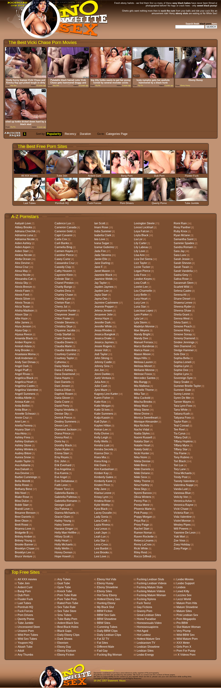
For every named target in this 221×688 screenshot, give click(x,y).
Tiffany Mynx (181, 445)
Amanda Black (24, 338)
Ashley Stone (23, 445)
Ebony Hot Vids (106, 579)
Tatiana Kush (182, 413)
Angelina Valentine (26, 389)
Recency (70, 133)
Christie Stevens (65, 322)
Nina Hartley (141, 485)
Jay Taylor (100, 282)
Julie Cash (100, 385)
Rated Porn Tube (67, 603)
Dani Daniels (63, 381)
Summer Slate (182, 389)
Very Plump (183, 630)
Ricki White (141, 548)
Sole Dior (179, 354)
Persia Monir (142, 504)
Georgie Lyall (63, 504)
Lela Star (99, 540)
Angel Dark (22, 366)
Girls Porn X (183, 646)
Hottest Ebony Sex (108, 599)
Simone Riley (182, 330)
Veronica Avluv (183, 500)
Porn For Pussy (185, 650)
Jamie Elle (100, 259)
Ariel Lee (20, 421)
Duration (85, 133)
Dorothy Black (63, 445)
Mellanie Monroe (144, 370)
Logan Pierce (142, 270)
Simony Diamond (184, 338)
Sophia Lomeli (182, 362)
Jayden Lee (101, 290)
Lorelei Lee (141, 286)
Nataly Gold (141, 449)
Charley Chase (64, 294)
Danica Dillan (63, 389)
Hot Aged (142, 630)
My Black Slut (105, 607)
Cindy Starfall (63, 334)
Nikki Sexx (140, 477)
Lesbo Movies (185, 579)
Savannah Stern (184, 282)
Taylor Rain (181, 421)
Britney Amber (23, 536)
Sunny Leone (182, 393)
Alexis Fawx (22, 290)
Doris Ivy (60, 441)
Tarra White (181, 409)
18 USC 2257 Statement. (106, 680)
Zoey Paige (181, 548)
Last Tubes (29, 203)
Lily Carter (140, 243)
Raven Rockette (144, 536)
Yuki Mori (179, 536)
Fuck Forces (94, 203)
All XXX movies (29, 175)
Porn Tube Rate (67, 595)
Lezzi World (183, 599)
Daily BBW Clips (107, 630)
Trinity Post (180, 477)
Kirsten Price (102, 485)
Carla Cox (61, 239)
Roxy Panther (182, 227)
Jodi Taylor (101, 354)
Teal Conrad (181, 425)
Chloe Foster (62, 318)
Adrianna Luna (24, 235)
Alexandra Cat (23, 278)
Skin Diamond (182, 346)
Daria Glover (62, 397)
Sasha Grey (181, 274)
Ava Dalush (22, 469)
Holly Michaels (64, 544)
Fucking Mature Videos (151, 591)
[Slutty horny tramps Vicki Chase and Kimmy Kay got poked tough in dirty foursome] (25, 77)
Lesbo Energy (145, 654)
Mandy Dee (141, 338)
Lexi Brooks (101, 552)
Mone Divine (142, 413)
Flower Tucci (62, 489)
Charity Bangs (63, 286)
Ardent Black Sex (68, 622)
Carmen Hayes (64, 251)
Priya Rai (139, 520)
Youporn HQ (25, 642)
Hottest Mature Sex (148, 638)
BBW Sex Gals (106, 615)
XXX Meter (183, 642)
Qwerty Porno (159, 203)
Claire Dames (63, 338)
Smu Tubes (64, 615)
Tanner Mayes (182, 401)
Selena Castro (182, 290)
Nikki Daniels (142, 469)
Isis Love (99, 239)
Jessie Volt (101, 350)
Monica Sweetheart (146, 417)
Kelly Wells (101, 441)
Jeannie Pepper (104, 306)
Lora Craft (140, 282)
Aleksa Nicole (23, 255)
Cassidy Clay (63, 266)
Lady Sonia (101, 516)
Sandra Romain (183, 247)
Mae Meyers (141, 330)
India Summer (102, 231)
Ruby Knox (180, 231)
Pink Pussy (141, 512)
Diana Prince (63, 433)
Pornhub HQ (62, 203)
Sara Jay (179, 251)
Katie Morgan (102, 405)
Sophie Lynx (181, 374)
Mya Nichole (141, 425)
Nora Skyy (140, 489)
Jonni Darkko (102, 374)
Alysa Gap (21, 330)
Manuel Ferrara (143, 342)
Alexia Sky (21, 282)
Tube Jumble (192, 203)
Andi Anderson (24, 358)
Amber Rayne (23, 342)
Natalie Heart (142, 445)
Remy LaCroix (143, 544)
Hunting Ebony (106, 603)
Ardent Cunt (94, 175)
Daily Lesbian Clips (109, 634)
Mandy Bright (142, 334)
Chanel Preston (64, 282)
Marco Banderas (144, 346)
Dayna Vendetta (64, 409)
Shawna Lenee (183, 302)
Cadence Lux (63, 223)
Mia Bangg (140, 381)
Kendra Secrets (103, 449)
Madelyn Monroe (144, 326)
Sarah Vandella (183, 270)
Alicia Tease (22, 306)
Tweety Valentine (184, 481)
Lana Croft (100, 520)
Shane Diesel (182, 298)
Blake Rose (22, 496)
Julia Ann (100, 381)
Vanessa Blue (182, 492)
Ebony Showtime (107, 587)
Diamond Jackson (66, 429)
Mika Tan (139, 393)
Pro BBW (182, 622)
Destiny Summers (65, 421)
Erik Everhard (63, 465)
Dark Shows (64, 638)
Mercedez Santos (144, 377)
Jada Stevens (102, 255)
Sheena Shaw (182, 310)
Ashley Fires (22, 437)
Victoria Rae (181, 512)
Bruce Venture (23, 556)
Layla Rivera (102, 524)
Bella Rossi (22, 485)
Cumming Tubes (107, 626)
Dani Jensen (62, 385)
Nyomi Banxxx (143, 492)
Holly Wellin (62, 548)
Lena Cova (101, 544)
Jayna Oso (100, 298)
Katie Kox (100, 401)
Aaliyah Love (23, 223)
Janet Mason (102, 270)
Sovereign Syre (183, 377)
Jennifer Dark (102, 322)
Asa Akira (21, 433)
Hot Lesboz (144, 634)
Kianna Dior (101, 453)
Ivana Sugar (101, 243)
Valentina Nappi (183, 485)
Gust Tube (63, 583)
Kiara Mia (100, 457)
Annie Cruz (22, 417)
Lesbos (180, 587)
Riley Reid (140, 552)
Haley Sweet (62, 524)
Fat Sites (102, 642)
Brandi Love (22, 508)
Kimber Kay (101, 473)
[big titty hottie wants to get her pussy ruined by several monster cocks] (110, 77)
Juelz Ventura (102, 377)
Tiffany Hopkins (183, 441)
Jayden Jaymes (103, 286)
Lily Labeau (141, 247)
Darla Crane (62, 401)
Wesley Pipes (182, 524)
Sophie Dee (181, 370)
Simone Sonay (183, 334)
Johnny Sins (101, 366)
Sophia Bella (182, 358)
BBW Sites (103, 622)
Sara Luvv (180, 255)
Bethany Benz (23, 489)
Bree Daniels (23, 516)
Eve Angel (61, 477)
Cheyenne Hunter (65, 310)
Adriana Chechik (25, 231)
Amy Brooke (22, 350)
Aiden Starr (22, 251)
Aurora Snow (23, 457)
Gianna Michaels (65, 512)
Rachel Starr (141, 528)
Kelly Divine (101, 433)
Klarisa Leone (102, 492)
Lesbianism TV (146, 642)
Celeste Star (62, 278)
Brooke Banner (24, 544)
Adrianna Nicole (25, 239)
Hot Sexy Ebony (107, 595)
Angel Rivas (22, 374)
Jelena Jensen (103, 310)
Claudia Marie (63, 346)
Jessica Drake (103, 338)
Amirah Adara (23, 346)
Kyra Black (101, 508)
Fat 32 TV (103, 638)
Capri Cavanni (63, 235)
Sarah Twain (181, 266)
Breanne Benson (25, 512)
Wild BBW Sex (185, 634)
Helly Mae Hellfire (65, 532)
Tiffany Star (181, 449)
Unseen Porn (26, 630)
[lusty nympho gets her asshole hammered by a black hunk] (153, 77)
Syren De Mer (182, 397)
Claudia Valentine (65, 350)
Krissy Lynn (101, 496)
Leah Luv (100, 536)
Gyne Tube (64, 587)
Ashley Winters (24, 449)
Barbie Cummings (26, 477)
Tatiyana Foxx (182, 417)
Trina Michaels (183, 473)
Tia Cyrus (179, 433)
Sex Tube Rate (66, 607)
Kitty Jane (100, 489)
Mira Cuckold (142, 397)
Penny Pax (140, 500)
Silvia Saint (181, 322)
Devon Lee (61, 425)
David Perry (62, 405)
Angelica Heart (24, 381)
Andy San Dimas (25, 362)
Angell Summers (25, 393)
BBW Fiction (104, 611)
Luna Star (140, 306)
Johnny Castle (103, 362)
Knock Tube (64, 591)
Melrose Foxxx (143, 374)
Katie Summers (103, 413)
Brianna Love (23, 528)
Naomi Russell (143, 437)
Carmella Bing (63, 247)
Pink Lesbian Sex (187, 615)
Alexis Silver (22, 298)
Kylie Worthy (102, 504)
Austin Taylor (23, 461)
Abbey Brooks (23, 227)
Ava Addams (22, 465)
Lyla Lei (138, 318)
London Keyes (143, 278)
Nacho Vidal (141, 429)
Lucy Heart (140, 298)
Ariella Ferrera (23, 425)
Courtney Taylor (64, 358)
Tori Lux (178, 465)
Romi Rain (180, 223)
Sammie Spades (184, 243)
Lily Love (139, 251)
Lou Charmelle (143, 290)
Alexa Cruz (21, 266)
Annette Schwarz (25, 413)
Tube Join (62, 175)
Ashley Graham (24, 441)
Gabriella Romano (66, 500)
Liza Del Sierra (143, 259)
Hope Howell (63, 556)
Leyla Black (141, 235)
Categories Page (116, 133)
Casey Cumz (62, 259)
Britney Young (23, 540)
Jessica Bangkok (104, 334)
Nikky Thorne (142, 481)
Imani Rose (101, 227)
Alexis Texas (22, 302)
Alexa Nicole (23, 274)
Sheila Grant (181, 314)
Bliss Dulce (22, 500)
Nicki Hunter (141, 453)
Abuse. (122, 680)
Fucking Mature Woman (151, 595)
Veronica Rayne (183, 504)
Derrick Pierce (63, 417)
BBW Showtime (106, 618)
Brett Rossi (21, 524)
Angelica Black (24, 377)
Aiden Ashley (23, 243)
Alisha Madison (24, 310)
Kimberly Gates (103, 477)
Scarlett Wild (181, 286)
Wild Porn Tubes (28, 634)
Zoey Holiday (182, 544)
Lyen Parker (141, 314)
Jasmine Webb (103, 278)
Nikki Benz (140, 465)
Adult (21, 650)
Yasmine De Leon (185, 532)
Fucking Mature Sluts (150, 587)
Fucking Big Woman (109, 654)
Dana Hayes (62, 377)
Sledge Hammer (184, 350)
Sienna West (181, 318)
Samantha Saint (183, 239)
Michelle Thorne (144, 389)
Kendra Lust (101, 445)
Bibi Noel (20, 492)
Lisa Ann (139, 255)
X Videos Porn (186, 654)
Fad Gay (102, 650)
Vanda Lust (181, 489)
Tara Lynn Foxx (183, 405)
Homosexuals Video (149, 622)
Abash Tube (25, 646)
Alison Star (21, 314)
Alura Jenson (23, 326)
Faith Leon (61, 485)
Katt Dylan (100, 421)
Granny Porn (144, 611)
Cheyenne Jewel (65, 314)
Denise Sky (62, 413)
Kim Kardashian (104, 469)
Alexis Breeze (23, 286)
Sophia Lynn (181, 366)
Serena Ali (180, 294)
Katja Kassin (102, 417)
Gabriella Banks (64, 492)
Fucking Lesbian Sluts (150, 579)
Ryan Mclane (182, 235)
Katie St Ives (102, 409)
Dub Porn (159, 175)
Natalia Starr (141, 441)
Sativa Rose (181, 278)
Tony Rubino (181, 457)
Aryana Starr (22, 429)
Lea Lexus (100, 528)
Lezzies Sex (183, 595)
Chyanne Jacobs (65, 330)
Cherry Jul (61, 306)
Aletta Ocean (23, 259)
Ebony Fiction (65, 654)
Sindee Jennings (184, 342)
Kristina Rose (102, 500)
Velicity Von (181, 496)
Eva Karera (61, 473)
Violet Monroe (182, 520)
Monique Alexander (146, 421)
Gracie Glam (62, 516)
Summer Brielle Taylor (187, 385)
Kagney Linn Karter (106, 393)
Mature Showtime (187, 607)
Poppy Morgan (143, 516)
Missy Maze (141, 405)
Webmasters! (107, 670)
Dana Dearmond (65, 374)
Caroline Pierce (64, 255)
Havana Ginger (64, 528)
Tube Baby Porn (67, 618)
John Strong (101, 358)
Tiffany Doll (181, 437)
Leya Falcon (141, 231)
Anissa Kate (22, 401)
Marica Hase (142, 350)
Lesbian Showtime (148, 646)
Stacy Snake (181, 381)
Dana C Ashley (64, 370)
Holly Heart (61, 540)
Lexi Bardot (101, 548)
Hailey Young (63, 520)
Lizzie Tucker (142, 266)
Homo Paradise (146, 618)
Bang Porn (127, 175)
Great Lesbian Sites (149, 615)
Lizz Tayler (140, 263)
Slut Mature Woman (188, 626)
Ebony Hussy (105, 583)
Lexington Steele (144, 223)
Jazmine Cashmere (106, 302)
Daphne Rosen (64, 393)
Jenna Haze (101, 318)
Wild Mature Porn (187, 638)
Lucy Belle (140, 294)
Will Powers (181, 528)
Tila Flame (180, 453)
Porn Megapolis (186, 618)
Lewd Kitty (182, 591)
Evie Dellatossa (64, 481)
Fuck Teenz (144, 603)
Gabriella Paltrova (66, 496)
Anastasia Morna (25, 354)
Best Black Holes (67, 626)
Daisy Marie (62, 366)
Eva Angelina (63, 469)
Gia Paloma (62, 508)
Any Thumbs (25, 654)
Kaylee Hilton (102, 425)
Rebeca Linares (143, 540)
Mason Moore (142, 354)
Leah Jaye (100, 532)
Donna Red (62, 437)
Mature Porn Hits (186, 603)
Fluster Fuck (192, 175)
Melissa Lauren (143, 362)
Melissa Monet (143, 366)
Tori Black (180, 461)
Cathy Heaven (63, 270)
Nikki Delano (142, 473)
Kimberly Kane (103, 481)
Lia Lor (138, 239)
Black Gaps (64, 630)
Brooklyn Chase (25, 548)
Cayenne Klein (64, 274)
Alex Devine (22, 263)
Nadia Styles (142, 433)
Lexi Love (100, 556)
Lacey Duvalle (103, 512)
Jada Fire (100, 251)
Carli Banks (62, 243)
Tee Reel (179, 429)
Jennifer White (103, 326)
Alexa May (21, 270)
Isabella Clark (102, 235)
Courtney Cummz (65, 354)
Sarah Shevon (182, 263)
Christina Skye (64, 326)
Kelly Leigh (101, 437)
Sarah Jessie (182, 259)
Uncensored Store (29, 626)
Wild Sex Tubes (27, 638)
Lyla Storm (140, 322)
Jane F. (98, 266)
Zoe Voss (179, 540)
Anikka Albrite (23, 397)
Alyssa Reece (23, 334)
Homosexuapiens (147, 626)
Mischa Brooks (143, 401)
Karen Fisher (102, 397)
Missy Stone (141, 409)
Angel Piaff (21, 370)
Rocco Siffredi (142, 556)
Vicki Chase (181, 508)
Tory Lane (180, 469)
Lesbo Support (185, 583)
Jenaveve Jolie (103, 314)
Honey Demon (63, 552)
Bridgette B (21, 532)
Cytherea (60, 362)
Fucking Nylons (146, 599)
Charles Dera (63, 290)
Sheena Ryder (182, 306)
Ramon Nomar (143, 532)
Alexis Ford (22, 294)
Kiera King (100, 461)
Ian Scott (99, 223)
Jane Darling (102, 263)
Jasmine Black (103, 274)
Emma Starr (62, 453)
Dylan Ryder (62, 449)
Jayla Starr (100, 294)
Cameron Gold (64, 231)
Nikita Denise (142, 461)
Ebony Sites (104, 591)
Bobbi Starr (22, 504)
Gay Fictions (144, 607)
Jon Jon (99, 370)
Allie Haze (21, 318)
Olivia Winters (142, 496)
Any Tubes (63, 579)
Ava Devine (22, 473)
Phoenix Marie (143, 508)
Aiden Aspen (23, 247)
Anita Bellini (22, 405)
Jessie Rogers (103, 346)
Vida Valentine (183, 516)
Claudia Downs (64, 342)
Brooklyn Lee (23, 552)
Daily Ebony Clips (68, 634)
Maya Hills (140, 358)
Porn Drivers (127, 203)
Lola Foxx (140, 274)
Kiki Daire (100, 465)
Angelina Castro (25, 385)
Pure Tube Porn (67, 599)
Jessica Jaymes (104, 342)
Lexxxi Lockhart (143, 227)
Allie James (22, 322)
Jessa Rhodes (103, 330)
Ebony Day (64, 646)
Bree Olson (22, 520)
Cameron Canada (65, 227)
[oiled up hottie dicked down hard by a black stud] (25, 118)
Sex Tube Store (66, 611)
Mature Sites (184, 611)
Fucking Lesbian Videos (151, 583)
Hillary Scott (62, 536)
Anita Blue (21, 409)
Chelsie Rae (62, 302)
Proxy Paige (141, 524)
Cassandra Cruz (65, 263)
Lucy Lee (139, 302)
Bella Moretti (22, 481)
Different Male (105, 646)
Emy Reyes (62, 457)
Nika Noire (140, 457)
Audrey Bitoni (23, 453)
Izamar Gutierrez (104, 247)
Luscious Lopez (143, 310)
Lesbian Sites (145, 650)
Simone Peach (183, 326)
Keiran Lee (101, 429)
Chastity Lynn (63, 298)
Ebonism (62, 642)
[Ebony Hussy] (195, 77)
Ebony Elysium (66, 650)
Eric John (60, 461)
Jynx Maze (100, 389)
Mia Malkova (142, 385)
